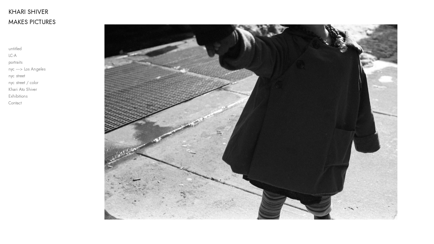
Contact (15, 103)
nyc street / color (23, 83)
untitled (15, 49)
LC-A (12, 56)
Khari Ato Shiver (22, 89)
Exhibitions (17, 96)
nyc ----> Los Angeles (26, 69)
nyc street (16, 76)
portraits (15, 62)
